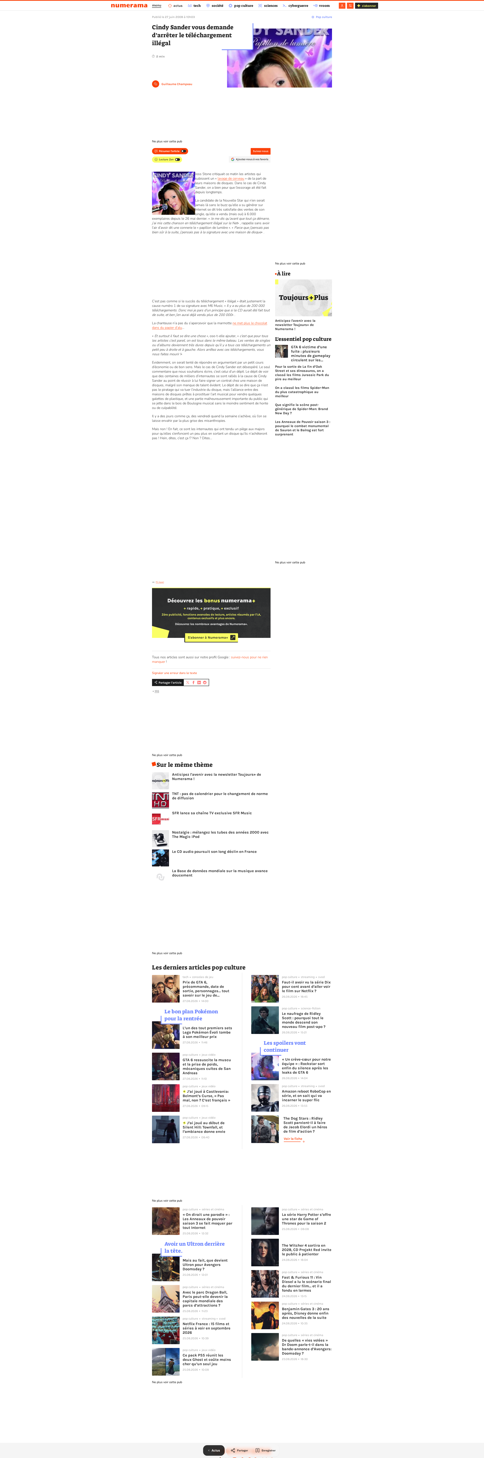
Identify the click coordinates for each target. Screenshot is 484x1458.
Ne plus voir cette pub (167, 141)
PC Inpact (160, 582)
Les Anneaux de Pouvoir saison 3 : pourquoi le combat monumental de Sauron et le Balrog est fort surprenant (302, 428)
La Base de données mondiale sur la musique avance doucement (220, 873)
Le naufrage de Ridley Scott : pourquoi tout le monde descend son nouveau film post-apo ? (303, 1020)
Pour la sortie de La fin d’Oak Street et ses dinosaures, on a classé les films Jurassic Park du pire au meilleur (302, 372)
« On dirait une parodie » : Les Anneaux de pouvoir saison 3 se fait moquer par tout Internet (207, 1221)
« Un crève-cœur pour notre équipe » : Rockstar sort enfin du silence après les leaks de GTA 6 (306, 1066)
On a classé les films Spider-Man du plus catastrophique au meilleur (302, 392)
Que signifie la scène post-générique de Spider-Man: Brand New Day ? (301, 409)
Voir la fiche (293, 1139)
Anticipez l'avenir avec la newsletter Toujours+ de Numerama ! (216, 776)
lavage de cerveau (231, 178)
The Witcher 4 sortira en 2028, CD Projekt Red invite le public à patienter (306, 1249)
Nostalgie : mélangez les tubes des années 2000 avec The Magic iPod (220, 834)
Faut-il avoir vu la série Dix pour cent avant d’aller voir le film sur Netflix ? (306, 986)
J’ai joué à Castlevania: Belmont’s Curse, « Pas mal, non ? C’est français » (206, 1095)
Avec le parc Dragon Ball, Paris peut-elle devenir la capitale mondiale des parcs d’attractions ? (205, 1299)
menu (156, 5)
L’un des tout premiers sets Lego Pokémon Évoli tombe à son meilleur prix (207, 1032)
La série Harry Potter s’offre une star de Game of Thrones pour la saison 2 (306, 1218)
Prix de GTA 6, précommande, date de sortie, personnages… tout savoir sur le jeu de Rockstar (206, 988)
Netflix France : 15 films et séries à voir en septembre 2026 (206, 1328)
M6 (157, 691)
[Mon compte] (342, 6)
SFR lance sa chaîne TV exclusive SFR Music (212, 813)
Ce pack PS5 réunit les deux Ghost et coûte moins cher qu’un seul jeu (207, 1359)
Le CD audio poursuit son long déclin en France (214, 851)
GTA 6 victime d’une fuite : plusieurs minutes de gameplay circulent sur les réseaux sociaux (310, 353)
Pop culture (324, 17)
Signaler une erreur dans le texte (174, 673)
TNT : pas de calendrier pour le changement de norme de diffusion (220, 796)
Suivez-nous (260, 151)
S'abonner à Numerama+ (208, 637)
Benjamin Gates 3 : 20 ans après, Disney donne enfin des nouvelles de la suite (305, 1313)
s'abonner (369, 6)
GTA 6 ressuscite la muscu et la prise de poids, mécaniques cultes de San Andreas (207, 1066)
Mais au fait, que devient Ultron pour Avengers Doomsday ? (205, 1264)
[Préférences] (350, 6)
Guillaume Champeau (176, 84)
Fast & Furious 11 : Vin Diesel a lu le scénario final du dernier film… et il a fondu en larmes (306, 1284)
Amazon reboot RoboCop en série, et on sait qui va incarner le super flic (306, 1095)
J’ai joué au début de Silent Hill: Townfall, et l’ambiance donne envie (204, 1127)
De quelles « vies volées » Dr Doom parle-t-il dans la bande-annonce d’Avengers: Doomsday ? (306, 1347)
